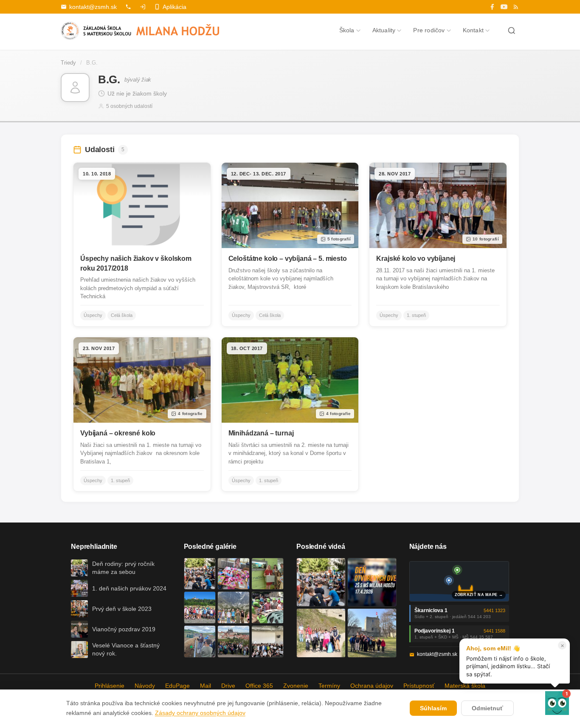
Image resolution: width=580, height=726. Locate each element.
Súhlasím (433, 708)
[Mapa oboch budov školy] (459, 581)
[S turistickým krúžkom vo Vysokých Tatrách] (233, 607)
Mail (205, 685)
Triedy (68, 62)
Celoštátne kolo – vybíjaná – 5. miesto (287, 258)
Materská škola (465, 685)
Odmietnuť (487, 708)
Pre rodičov (429, 30)
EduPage (177, 685)
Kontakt (473, 30)
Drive (228, 685)
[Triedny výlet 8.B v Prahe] (233, 641)
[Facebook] (492, 6)
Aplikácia (174, 7)
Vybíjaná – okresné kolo (117, 433)
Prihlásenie (109, 685)
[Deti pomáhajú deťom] (267, 574)
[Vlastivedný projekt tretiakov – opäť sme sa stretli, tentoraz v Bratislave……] (267, 607)
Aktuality (384, 30)
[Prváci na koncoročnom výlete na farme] (200, 641)
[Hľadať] (511, 30)
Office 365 (259, 685)
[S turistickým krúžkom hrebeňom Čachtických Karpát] (321, 633)
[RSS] (515, 6)
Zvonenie (295, 685)
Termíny (329, 685)
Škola (347, 30)
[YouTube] (504, 6)
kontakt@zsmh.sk (93, 7)
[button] (557, 703)
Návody (145, 685)
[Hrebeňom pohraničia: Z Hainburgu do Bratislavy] (372, 633)
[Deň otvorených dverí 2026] (372, 582)
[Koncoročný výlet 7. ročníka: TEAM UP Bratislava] (267, 641)
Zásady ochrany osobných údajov (200, 712)
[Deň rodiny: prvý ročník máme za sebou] (200, 574)
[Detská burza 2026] (233, 574)
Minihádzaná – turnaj (261, 433)
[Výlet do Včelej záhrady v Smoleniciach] (200, 607)
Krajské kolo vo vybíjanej (415, 258)
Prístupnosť (418, 685)
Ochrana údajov (371, 685)
